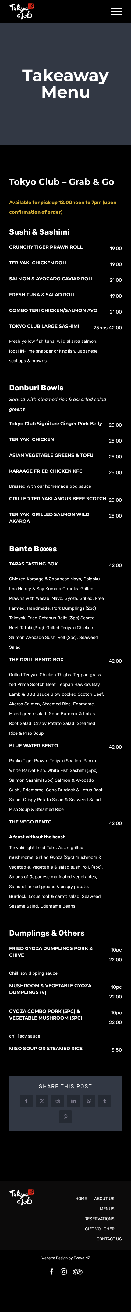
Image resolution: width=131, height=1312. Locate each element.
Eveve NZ (82, 1258)
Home (81, 1198)
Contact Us (109, 1239)
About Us (104, 1198)
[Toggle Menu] (116, 11)
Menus (107, 1208)
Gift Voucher (100, 1228)
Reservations (99, 1218)
